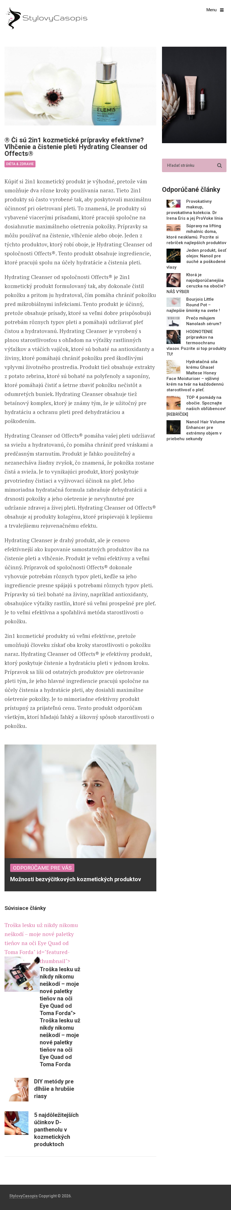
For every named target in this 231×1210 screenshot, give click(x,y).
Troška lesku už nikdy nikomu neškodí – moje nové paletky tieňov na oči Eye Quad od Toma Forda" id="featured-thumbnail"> (41, 942)
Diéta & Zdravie (20, 164)
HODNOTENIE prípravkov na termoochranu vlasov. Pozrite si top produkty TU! (196, 343)
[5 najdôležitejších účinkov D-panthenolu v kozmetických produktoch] (16, 1123)
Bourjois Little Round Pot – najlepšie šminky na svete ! (193, 305)
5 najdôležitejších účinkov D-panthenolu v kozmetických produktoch (56, 1130)
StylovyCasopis (23, 1196)
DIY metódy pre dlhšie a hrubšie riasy (54, 1088)
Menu (211, 9)
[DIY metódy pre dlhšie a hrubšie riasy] (16, 1089)
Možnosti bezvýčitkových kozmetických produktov (75, 879)
